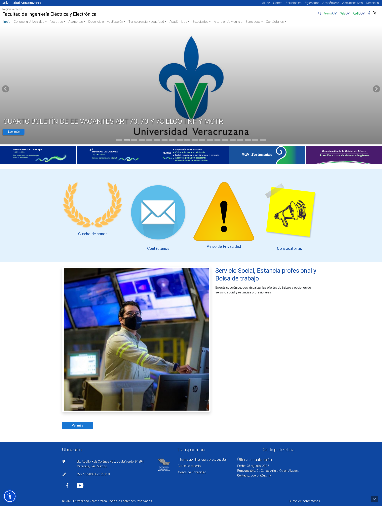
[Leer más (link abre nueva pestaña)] (92, 205)
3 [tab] (134, 140)
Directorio (372, 3)
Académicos (330, 3)
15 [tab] (225, 140)
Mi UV (265, 3)
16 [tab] (232, 140)
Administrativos (352, 3)
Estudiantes (293, 3)
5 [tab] (149, 140)
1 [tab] (119, 140)
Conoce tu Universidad (29, 22)
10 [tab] (187, 140)
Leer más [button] (13, 131)
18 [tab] (247, 140)
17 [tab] (240, 140)
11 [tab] (195, 140)
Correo (277, 3)
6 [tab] (157, 140)
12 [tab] (202, 140)
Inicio (7, 22)
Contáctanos (275, 22)
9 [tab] (180, 140)
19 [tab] (255, 140)
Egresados (312, 3)
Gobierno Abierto (189, 466)
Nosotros (56, 22)
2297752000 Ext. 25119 (93, 474)
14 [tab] (217, 140)
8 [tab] (172, 140)
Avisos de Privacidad (191, 472)
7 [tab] (165, 140)
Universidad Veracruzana (21, 3)
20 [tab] (263, 140)
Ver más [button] (77, 425)
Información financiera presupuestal (201, 459)
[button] (319, 13)
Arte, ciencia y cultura (228, 22)
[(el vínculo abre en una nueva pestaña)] (38, 155)
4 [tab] (142, 140)
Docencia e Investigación (105, 22)
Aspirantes (75, 22)
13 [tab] (210, 140)
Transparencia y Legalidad (146, 22)
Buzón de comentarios (304, 501)
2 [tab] (127, 140)
